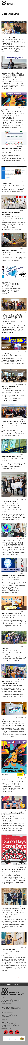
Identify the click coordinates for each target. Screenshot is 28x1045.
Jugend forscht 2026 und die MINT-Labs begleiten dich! (13, 783)
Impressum (4, 1019)
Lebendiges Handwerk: (9, 251)
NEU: (3, 719)
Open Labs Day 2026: (8, 38)
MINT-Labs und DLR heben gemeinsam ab (11, 285)
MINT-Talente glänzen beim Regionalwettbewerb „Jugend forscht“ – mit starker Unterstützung (13, 115)
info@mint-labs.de (8, 1003)
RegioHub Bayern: (7, 354)
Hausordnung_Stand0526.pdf (8, 1024)
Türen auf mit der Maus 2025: (11, 613)
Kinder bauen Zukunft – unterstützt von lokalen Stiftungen (11, 652)
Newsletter (4, 1026)
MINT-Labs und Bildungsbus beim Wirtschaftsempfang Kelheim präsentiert (12, 77)
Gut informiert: (6, 183)
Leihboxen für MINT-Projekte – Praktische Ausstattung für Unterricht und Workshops (13, 723)
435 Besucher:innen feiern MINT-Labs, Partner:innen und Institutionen (13, 42)
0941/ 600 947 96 (9, 1001)
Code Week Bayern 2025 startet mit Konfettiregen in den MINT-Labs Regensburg (13, 543)
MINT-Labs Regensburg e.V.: (10, 386)
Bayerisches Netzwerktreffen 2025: (13, 421)
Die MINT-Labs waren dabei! (12, 685)
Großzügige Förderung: (9, 501)
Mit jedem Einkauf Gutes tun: (11, 148)
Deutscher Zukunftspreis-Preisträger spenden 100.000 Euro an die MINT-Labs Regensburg (12, 914)
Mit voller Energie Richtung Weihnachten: (10, 213)
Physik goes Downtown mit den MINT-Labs (12, 460)
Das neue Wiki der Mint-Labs (12, 185)
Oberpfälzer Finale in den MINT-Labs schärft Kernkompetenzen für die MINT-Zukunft (11, 320)
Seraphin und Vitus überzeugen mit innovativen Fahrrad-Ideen (12, 819)
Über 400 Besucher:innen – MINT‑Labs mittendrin (12, 579)
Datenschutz (4, 1022)
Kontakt (3, 1021)
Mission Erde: (5, 282)
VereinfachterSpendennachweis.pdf (10, 1025)
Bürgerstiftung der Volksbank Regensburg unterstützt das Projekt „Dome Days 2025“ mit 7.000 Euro (11, 507)
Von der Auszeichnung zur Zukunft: (13, 909)
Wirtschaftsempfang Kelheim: (11, 73)
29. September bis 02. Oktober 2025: (13, 869)
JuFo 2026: (4, 110)
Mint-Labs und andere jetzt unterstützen (12, 151)
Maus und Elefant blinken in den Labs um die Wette (13, 616)
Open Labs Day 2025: (8, 949)
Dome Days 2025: (7, 648)
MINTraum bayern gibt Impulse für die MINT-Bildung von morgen (13, 425)
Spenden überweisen (6, 1028)
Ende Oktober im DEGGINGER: (11, 457)
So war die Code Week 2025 (12, 356)
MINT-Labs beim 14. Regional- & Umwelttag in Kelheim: (12, 682)
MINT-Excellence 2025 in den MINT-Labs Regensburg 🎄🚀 (12, 217)
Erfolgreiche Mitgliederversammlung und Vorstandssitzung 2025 (13, 390)
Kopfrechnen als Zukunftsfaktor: (12, 315)
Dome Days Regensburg (10, 871)
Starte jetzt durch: (7, 780)
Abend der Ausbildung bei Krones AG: (13, 576)
